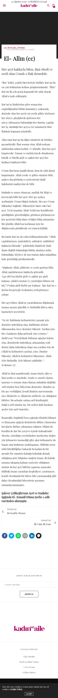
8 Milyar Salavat (29, 672)
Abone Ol (29, 594)
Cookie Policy (16, 689)
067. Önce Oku (10, 48)
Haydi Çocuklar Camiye (29, 662)
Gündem (21, 48)
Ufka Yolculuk (29, 656)
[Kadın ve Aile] (29, 5)
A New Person (29, 667)
